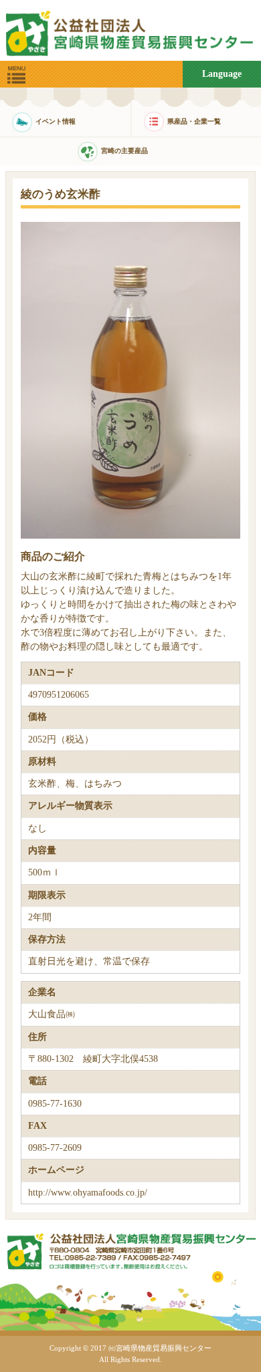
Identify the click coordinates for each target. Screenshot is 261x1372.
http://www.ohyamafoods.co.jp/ (87, 1193)
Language (222, 74)
